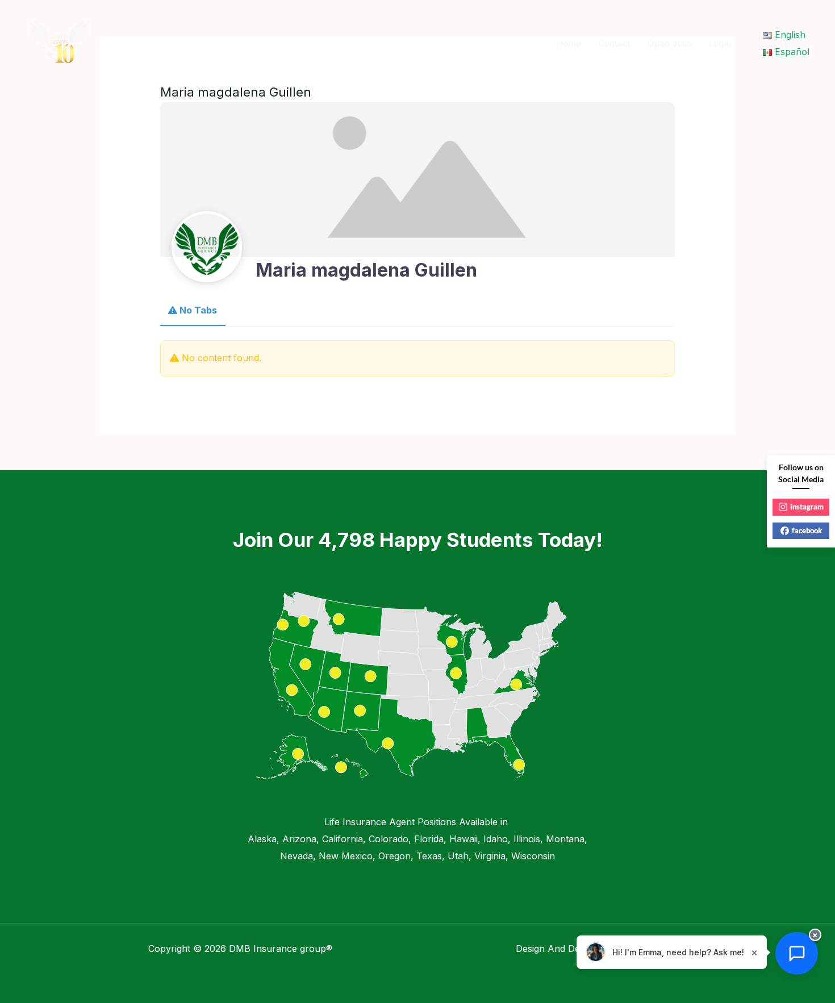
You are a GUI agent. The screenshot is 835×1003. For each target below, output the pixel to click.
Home (569, 43)
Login (720, 43)
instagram (807, 506)
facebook (807, 530)
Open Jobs (670, 43)
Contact (614, 43)
